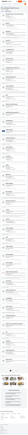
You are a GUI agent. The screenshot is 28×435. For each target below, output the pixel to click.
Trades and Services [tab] (13, 413)
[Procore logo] (4, 1)
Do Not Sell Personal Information (4, 430)
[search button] (25, 4)
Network (9, 1)
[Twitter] (3, 424)
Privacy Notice (2, 427)
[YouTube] (6, 424)
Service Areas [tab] (18, 413)
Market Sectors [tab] (8, 413)
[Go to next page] (17, 370)
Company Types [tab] (3, 413)
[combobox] (20, 4)
